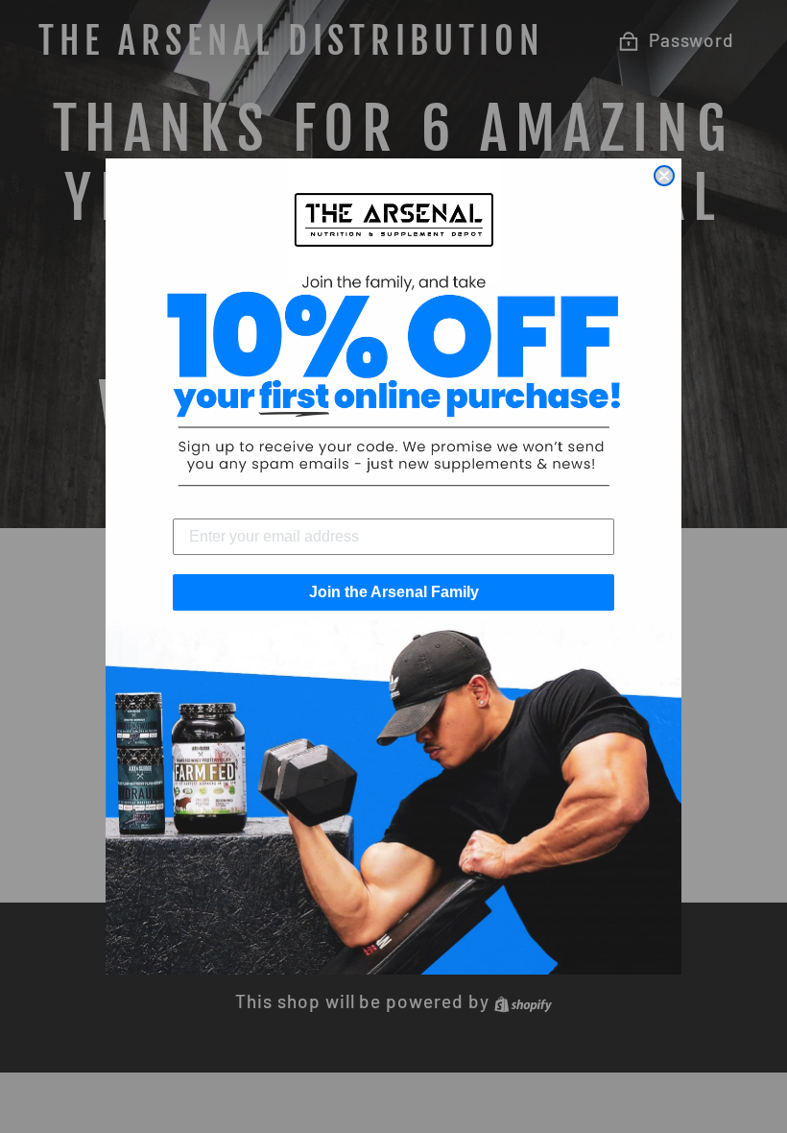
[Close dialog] (664, 175)
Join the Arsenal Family (394, 592)
